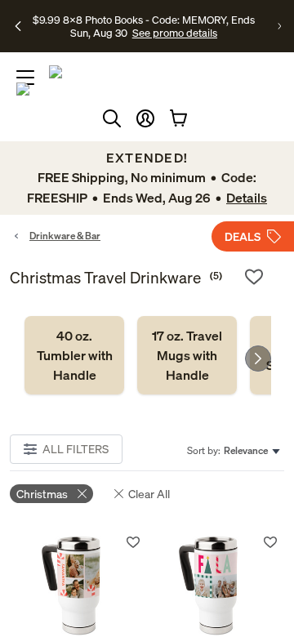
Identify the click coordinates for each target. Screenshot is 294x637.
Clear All (149, 493)
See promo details (174, 32)
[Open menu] (25, 77)
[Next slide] (258, 358)
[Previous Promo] (18, 26)
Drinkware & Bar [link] (64, 235)
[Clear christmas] (82, 493)
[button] (145, 118)
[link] (74, 355)
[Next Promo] (279, 26)
